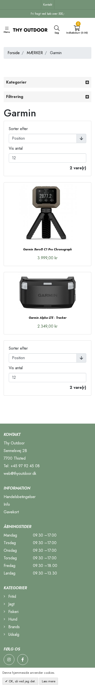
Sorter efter (18, 129)
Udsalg (13, 634)
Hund (12, 619)
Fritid (11, 596)
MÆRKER (35, 53)
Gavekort (11, 512)
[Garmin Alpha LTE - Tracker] (47, 291)
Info (7, 504)
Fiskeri (13, 611)
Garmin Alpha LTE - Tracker (47, 318)
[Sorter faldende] (81, 138)
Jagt (10, 604)
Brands (13, 627)
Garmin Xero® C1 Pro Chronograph (47, 249)
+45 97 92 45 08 (25, 466)
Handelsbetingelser (20, 497)
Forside (14, 53)
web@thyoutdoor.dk (20, 473)
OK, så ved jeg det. (22, 681)
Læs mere (48, 681)
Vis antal (16, 148)
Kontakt (47, 4)
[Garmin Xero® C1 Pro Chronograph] (47, 212)
